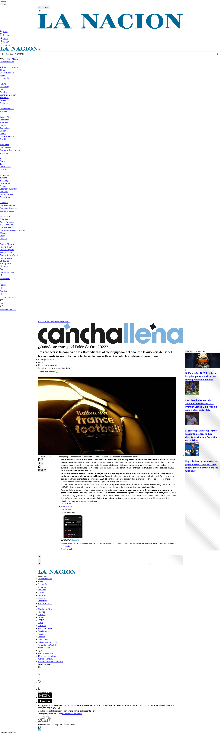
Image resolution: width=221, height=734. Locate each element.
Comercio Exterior (8, 95)
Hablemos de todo (8, 136)
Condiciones (67, 713)
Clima (2, 70)
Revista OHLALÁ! (7, 244)
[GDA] (44, 722)
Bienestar (4, 131)
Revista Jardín (6, 258)
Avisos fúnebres (7, 222)
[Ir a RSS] (39, 689)
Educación (4, 122)
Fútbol (3, 158)
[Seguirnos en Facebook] (39, 668)
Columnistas (5, 147)
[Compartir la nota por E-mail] (45, 470)
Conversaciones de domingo (12, 230)
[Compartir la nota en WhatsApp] (42, 463)
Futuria (3, 84)
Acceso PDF (5, 216)
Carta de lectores (7, 227)
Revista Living (6, 252)
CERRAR (3, 1)
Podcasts (4, 191)
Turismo (3, 178)
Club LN (6, 42)
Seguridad (4, 119)
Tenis (2, 164)
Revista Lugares (7, 249)
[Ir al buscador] (40, 11)
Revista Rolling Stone (9, 255)
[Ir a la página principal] (110, 28)
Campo (3, 89)
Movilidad (4, 97)
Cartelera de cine (7, 205)
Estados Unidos (7, 108)
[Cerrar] (39, 49)
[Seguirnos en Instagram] (39, 682)
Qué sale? (4, 202)
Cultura (3, 125)
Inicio (5, 31)
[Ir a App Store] (45, 702)
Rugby (3, 161)
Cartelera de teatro (8, 208)
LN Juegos (4, 175)
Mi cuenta (7, 45)
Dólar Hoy (4, 86)
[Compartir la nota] (39, 463)
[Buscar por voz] (217, 54)
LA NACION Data (7, 73)
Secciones (7, 35)
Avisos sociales (6, 224)
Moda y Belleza (6, 194)
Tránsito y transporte (9, 67)
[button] (110, 179)
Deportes (53, 321)
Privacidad (77, 713)
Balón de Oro (67, 506)
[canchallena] (110, 343)
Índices (3, 100)
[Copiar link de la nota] (39, 466)
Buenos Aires (5, 117)
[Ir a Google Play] (45, 697)
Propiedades (5, 92)
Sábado (3, 233)
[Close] (39, 556)
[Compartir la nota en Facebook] (39, 470)
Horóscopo (5, 183)
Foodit (5, 38)
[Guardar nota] (39, 459)
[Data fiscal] (39, 730)
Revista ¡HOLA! (6, 247)
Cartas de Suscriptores (10, 150)
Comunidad (5, 128)
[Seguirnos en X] (39, 675)
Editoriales (4, 144)
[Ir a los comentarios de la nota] (42, 459)
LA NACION (43, 321)
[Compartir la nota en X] (42, 470)
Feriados (3, 186)
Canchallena (5, 166)
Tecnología (4, 180)
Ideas (2, 236)
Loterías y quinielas (8, 189)
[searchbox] (110, 54)
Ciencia (3, 133)
